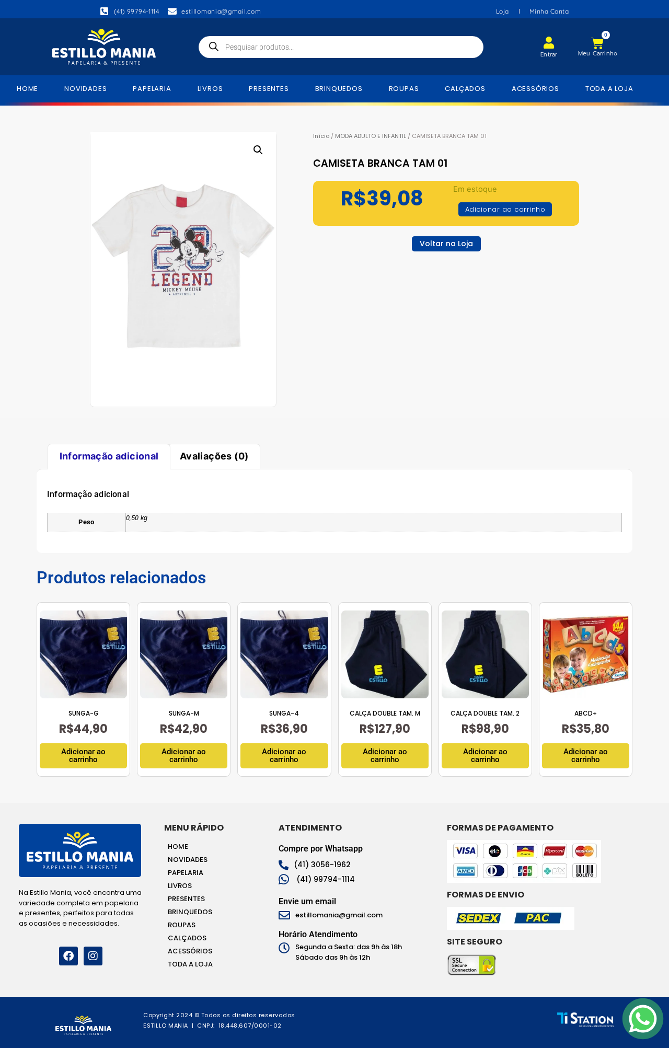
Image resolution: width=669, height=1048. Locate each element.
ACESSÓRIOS (535, 89)
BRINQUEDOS (339, 89)
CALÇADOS (465, 89)
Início (321, 136)
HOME (27, 89)
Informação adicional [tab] (109, 456)
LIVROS (210, 89)
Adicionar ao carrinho (505, 209)
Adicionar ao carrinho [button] (83, 755)
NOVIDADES (85, 89)
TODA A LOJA (609, 89)
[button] (258, 150)
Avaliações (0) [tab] (214, 456)
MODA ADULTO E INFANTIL (370, 136)
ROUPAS (404, 89)
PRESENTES (269, 89)
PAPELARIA (152, 89)
